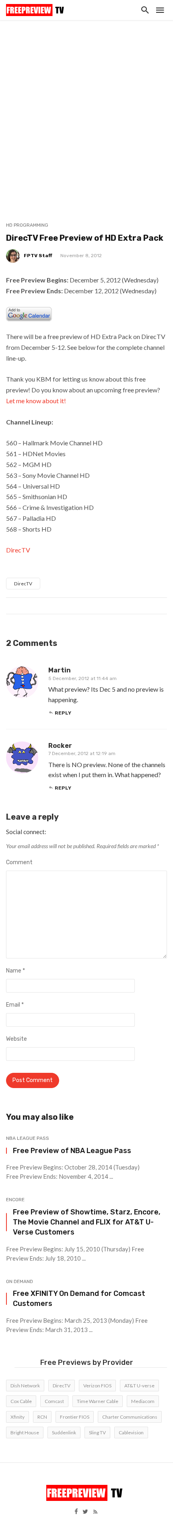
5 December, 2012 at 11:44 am (82, 678)
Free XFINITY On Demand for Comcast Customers (79, 1298)
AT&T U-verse (139, 1386)
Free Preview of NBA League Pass (72, 1150)
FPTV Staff (38, 255)
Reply (63, 713)
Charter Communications (129, 1417)
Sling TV (97, 1432)
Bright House (24, 1432)
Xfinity (17, 1417)
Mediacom (142, 1401)
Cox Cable (21, 1401)
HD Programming (27, 225)
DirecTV (18, 550)
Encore (15, 1199)
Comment (19, 862)
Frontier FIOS (74, 1417)
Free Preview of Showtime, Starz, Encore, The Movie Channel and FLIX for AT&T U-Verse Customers (87, 1222)
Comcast (54, 1401)
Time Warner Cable (97, 1401)
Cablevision (131, 1432)
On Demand (19, 1281)
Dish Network (25, 1386)
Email (15, 1004)
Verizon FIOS (97, 1386)
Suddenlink (64, 1432)
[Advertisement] (86, 110)
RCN (42, 1417)
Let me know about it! (36, 400)
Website (16, 1039)
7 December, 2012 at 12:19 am (81, 753)
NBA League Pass (27, 1138)
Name (15, 970)
